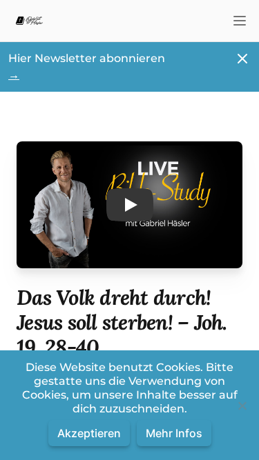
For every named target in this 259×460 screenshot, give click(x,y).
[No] (242, 405)
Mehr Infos (174, 433)
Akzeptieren (89, 433)
